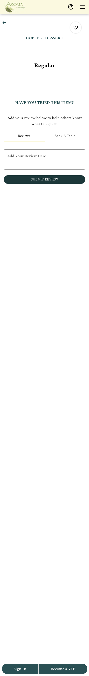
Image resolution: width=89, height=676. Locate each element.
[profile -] (71, 7)
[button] (5, 22)
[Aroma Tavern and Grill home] (25, 7)
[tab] (24, 136)
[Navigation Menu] (82, 7)
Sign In (20, 669)
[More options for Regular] (75, 27)
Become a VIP (63, 669)
